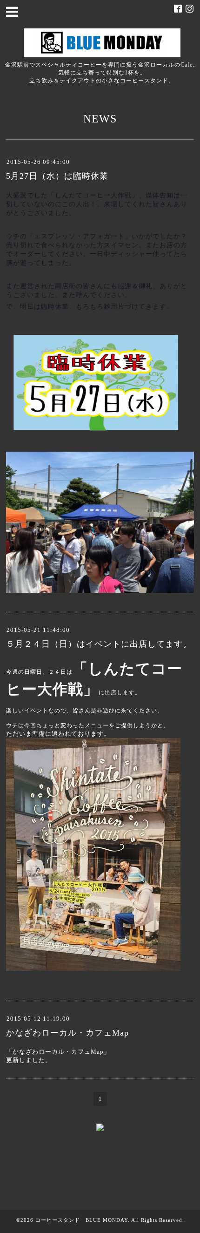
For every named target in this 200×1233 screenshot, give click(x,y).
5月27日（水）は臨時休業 (57, 176)
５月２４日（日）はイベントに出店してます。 (99, 644)
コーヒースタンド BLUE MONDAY (81, 1220)
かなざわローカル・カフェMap (67, 1032)
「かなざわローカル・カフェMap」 (58, 1051)
